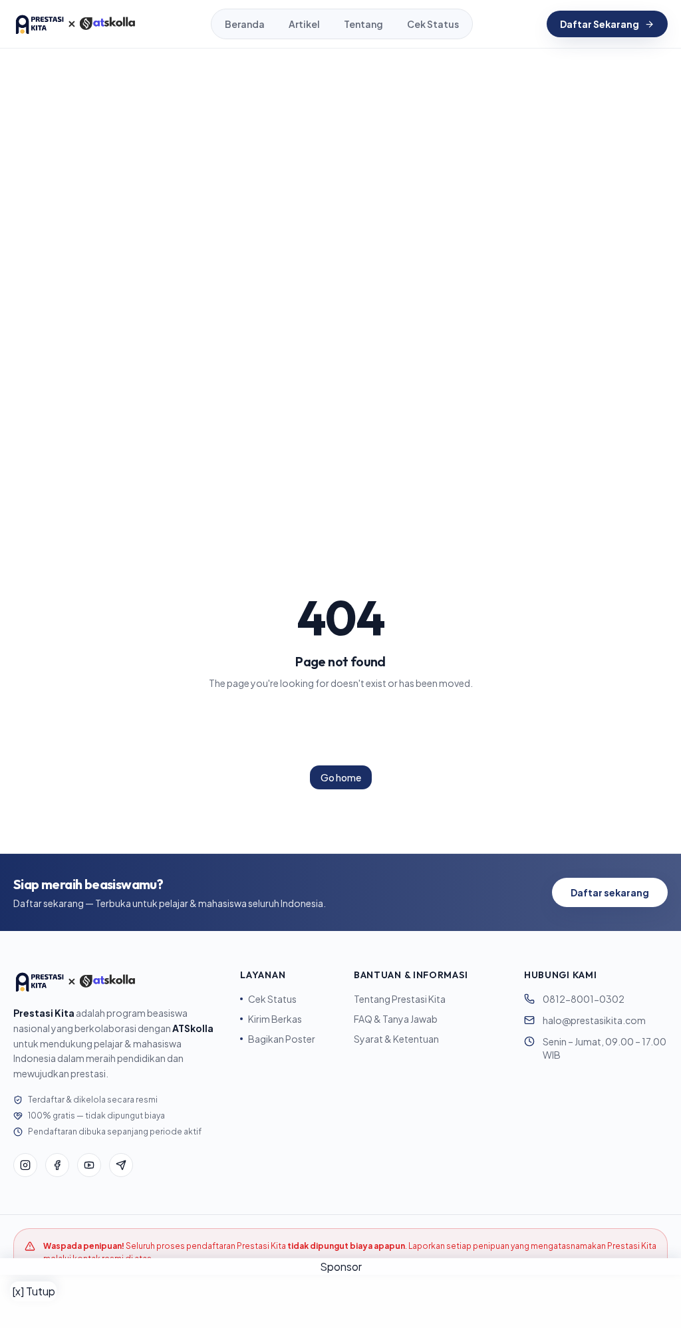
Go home (341, 777)
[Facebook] (57, 1165)
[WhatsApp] (121, 1165)
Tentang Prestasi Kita (400, 999)
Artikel (304, 24)
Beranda (245, 24)
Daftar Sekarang (599, 24)
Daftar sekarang (610, 892)
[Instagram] (25, 1165)
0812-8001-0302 (583, 999)
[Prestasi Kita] (75, 24)
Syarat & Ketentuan (396, 1039)
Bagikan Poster (281, 1039)
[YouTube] (89, 1165)
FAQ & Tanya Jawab (396, 1019)
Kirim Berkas (275, 1019)
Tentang (363, 24)
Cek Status (433, 24)
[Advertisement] (340, 1301)
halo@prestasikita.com (594, 1020)
